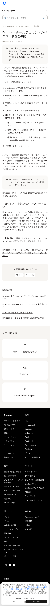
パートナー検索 (10, 556)
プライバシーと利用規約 (34, 480)
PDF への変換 (9, 503)
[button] (5, 17)
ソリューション (10, 437)
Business (28, 429)
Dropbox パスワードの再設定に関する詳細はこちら (25, 193)
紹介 (6, 541)
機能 (6, 433)
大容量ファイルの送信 (12, 472)
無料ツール (8, 457)
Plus (27, 421)
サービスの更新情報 (32, 457)
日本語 (6, 579)
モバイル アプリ (10, 425)
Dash (27, 437)
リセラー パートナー (12, 545)
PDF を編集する (10, 494)
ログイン (13, 91)
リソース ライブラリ (12, 529)
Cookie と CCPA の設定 (34, 488)
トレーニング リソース (33, 500)
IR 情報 (28, 525)
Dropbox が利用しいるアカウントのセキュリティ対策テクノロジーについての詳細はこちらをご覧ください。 (25, 253)
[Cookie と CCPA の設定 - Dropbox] (25, 593)
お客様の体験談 (10, 525)
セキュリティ (9, 441)
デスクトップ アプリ (12, 421)
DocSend (29, 441)
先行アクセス (9, 445)
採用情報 (28, 521)
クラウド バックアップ (13, 490)
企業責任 (28, 529)
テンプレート (9, 453)
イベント (7, 521)
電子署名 (7, 499)
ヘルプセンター (8, 10)
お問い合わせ (30, 476)
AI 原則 (28, 492)
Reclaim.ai (29, 449)
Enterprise (29, 433)
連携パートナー (10, 429)
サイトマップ (30, 496)
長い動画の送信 (10, 476)
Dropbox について (32, 517)
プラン (27, 453)
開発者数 (7, 533)
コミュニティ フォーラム (13, 537)
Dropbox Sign (30, 445)
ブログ (6, 517)
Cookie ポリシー (31, 484)
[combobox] (25, 17)
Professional (30, 425)
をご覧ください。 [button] (25, 194)
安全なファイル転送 (11, 486)
